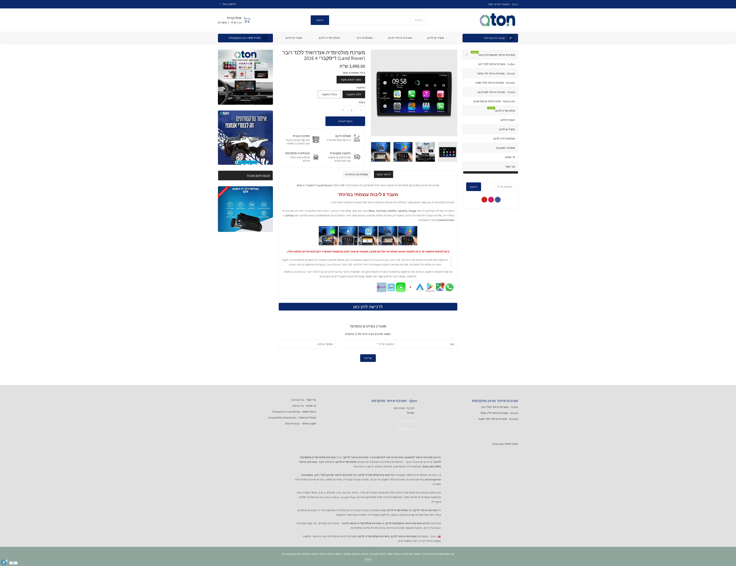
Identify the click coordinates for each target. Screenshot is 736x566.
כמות (362, 102)
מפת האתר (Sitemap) (505, 444)
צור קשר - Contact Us (303, 399)
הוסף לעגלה (345, 121)
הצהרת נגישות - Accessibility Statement (292, 417)
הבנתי (368, 559)
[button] (227, 4)
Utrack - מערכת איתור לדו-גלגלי (499, 413)
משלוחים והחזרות (356, 174)
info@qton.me (245, 38)
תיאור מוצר (383, 174)
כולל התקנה (329, 94)
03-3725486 (408, 421)
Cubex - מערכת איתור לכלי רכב (499, 407)
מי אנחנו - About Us (304, 405)
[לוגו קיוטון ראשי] (497, 20)
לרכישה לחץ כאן (368, 306)
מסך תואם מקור (351, 79)
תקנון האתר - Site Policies (300, 423)
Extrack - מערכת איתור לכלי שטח (498, 419)
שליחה (368, 358)
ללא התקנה (354, 94)
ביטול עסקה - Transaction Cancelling (294, 411)
